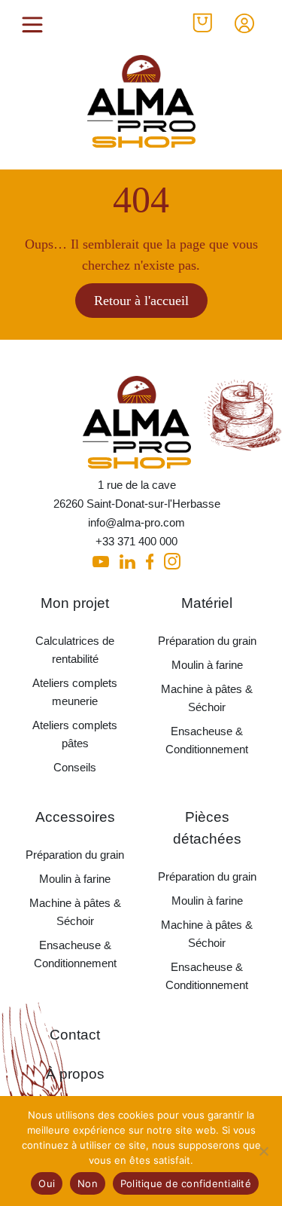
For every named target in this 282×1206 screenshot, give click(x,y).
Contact (75, 1035)
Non (87, 1183)
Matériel (206, 603)
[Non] (263, 1151)
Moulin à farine (207, 664)
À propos (75, 1074)
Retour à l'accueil (141, 300)
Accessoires (75, 817)
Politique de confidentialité (185, 1183)
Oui (46, 1183)
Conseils (74, 767)
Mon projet (75, 603)
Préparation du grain (207, 640)
